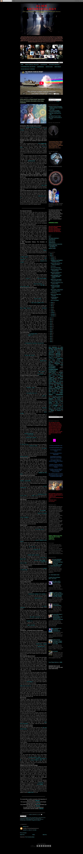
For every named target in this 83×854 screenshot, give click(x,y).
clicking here (41, 782)
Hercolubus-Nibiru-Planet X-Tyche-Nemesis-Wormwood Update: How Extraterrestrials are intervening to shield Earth (57, 617)
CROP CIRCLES (58, 66)
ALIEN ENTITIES (43, 64)
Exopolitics (22, 819)
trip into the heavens (38, 283)
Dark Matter (51, 362)
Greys (59, 377)
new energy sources (39, 529)
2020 (51, 333)
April (52, 304)
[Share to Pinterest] (25, 816)
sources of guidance (24, 517)
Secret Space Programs (53, 401)
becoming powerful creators (34, 757)
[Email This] (20, 816)
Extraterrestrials (54, 292)
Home (33, 834)
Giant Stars (52, 376)
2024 (51, 339)
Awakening (22, 818)
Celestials (58, 356)
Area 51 (51, 353)
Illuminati (59, 383)
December (53, 315)
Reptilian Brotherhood (56, 397)
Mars (55, 384)
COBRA (60, 357)
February (53, 258)
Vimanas (51, 409)
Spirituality (51, 403)
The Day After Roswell (29, 355)
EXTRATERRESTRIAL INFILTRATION (28, 66)
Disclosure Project (33, 445)
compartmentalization (28, 433)
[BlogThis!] (22, 816)
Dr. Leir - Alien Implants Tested (53, 574)
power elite (44, 395)
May (52, 305)
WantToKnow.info (31, 160)
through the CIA (36, 549)
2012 (51, 319)
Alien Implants (34, 817)
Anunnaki (58, 352)
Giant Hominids (58, 374)
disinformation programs (31, 437)
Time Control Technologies (56, 267)
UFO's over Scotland (54, 300)
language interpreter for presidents (33, 127)
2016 (51, 326)
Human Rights (52, 381)
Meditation (50, 387)
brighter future (31, 792)
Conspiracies (38, 818)
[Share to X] (23, 816)
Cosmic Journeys (56, 359)
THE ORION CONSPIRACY (54, 64)
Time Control (53, 266)
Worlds (39, 820)
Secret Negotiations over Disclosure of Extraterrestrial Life (56, 629)
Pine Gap (54, 396)
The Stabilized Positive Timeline (55, 116)
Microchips (44, 407)
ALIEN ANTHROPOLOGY (42, 7)
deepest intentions (38, 598)
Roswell (58, 398)
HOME (22, 64)
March (52, 302)
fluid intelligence (30, 681)
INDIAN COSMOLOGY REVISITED (32, 64)
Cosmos (50, 361)
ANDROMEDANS (40, 66)
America (59, 351)
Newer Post (22, 834)
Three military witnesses (25, 308)
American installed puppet (39, 560)
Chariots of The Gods (30, 818)
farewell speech (43, 360)
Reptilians (51, 398)
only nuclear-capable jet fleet (37, 302)
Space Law (58, 402)
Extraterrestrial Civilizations (32, 819)
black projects (42, 371)
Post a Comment (23, 832)
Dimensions (57, 363)
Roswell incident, (38, 298)
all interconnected (23, 456)
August (52, 310)
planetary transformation (25, 480)
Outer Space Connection (31, 820)
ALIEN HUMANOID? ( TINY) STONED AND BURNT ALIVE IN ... (56, 276)
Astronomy (58, 353)
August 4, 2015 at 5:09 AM (29, 830)
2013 (51, 321)
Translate (57, 101)
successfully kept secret (31, 393)
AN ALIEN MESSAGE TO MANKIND (28, 69)
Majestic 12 (30, 335)
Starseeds (57, 403)
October (52, 312)
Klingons (45, 250)
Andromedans (51, 352)
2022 (51, 336)
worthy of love (34, 495)
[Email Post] (41, 814)
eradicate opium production (33, 554)
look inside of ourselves (35, 616)
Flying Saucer (52, 372)
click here (37, 800)
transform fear (30, 620)
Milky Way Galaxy (53, 390)
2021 (51, 334)
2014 (51, 323)
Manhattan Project (31, 387)
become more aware (42, 513)
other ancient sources (24, 286)
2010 (51, 255)
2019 (51, 331)
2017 (51, 328)
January (52, 257)
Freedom (61, 372)
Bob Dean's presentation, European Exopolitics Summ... (55, 287)
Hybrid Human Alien (57, 382)
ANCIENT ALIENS (49, 66)
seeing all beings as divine (36, 759)
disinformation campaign (41, 643)
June (52, 307)
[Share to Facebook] (24, 816)
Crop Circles (58, 361)
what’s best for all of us (25, 685)
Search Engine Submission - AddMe (55, 662)
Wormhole (59, 410)
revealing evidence (24, 256)
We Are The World (59, 409)
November (53, 314)
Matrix (58, 386)
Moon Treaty (56, 391)
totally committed (31, 625)
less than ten (32, 546)
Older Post (45, 834)
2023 (51, 338)
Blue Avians (51, 356)
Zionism (50, 411)
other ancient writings (41, 278)
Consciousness (51, 358)
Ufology (55, 405)
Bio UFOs (58, 354)
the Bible (43, 285)
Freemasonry (53, 373)
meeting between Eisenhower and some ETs (34, 343)
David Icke (57, 362)
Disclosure (51, 364)
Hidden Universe (53, 378)
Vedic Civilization (57, 407)
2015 (51, 324)
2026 (51, 341)
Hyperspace (51, 383)
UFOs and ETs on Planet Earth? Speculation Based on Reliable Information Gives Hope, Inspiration (32, 101)
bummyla (24, 826)
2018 (51, 329)
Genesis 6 (28, 278)
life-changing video (42, 143)
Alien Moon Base (41, 817)
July (52, 309)
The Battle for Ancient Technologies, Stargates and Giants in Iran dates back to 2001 (56, 108)
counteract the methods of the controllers (37, 594)
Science (50, 399)
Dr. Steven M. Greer (24, 444)
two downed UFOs (33, 333)
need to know (40, 374)
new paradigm (43, 510)
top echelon (44, 448)
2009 (51, 253)
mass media (44, 185)
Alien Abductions (27, 817)
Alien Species (54, 349)
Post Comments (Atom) (29, 836)
